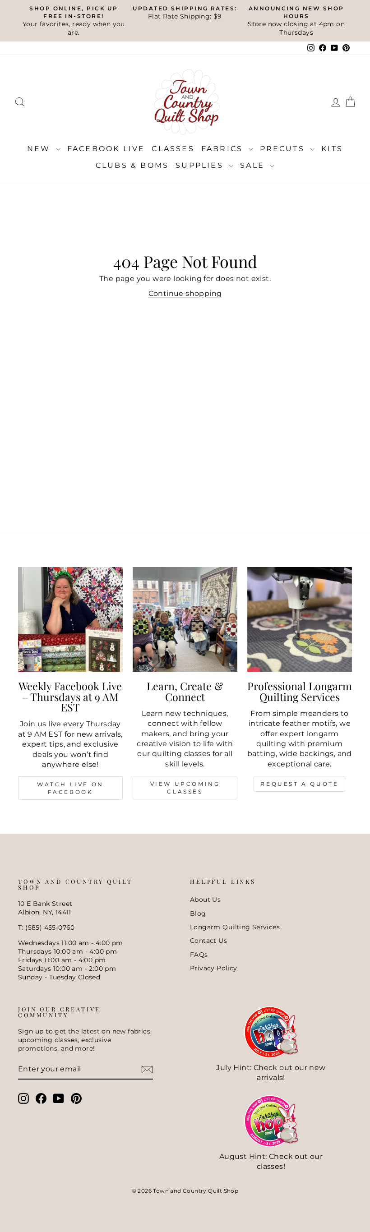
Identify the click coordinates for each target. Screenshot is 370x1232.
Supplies (201, 165)
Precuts (284, 148)
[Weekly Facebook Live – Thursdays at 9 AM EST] (70, 619)
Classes (173, 148)
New (40, 148)
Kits (332, 148)
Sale (254, 165)
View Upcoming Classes (185, 787)
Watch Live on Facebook (70, 788)
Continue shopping (185, 293)
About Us (205, 899)
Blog (198, 913)
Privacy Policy (213, 968)
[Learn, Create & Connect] (185, 619)
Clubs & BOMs (132, 165)
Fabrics (223, 148)
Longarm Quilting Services (235, 927)
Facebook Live (106, 148)
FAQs (199, 954)
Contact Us (208, 940)
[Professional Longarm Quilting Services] (299, 619)
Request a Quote (299, 783)
